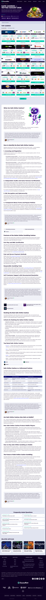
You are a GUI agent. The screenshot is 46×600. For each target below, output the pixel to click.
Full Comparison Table (11, 28)
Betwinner (7, 345)
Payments (34, 1)
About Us (40, 562)
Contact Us (41, 564)
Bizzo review (23, 69)
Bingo (15, 561)
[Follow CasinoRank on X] (37, 581)
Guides (39, 1)
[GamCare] (15, 590)
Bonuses (29, 1)
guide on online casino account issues (14, 283)
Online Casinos (19, 1)
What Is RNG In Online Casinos (29, 567)
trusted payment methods (15, 256)
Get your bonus (8, 41)
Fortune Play (4, 568)
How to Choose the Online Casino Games (28, 564)
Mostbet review (23, 42)
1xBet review (8, 42)
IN (2, 580)
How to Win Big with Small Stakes (28, 566)
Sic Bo (15, 565)
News (44, 1)
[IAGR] (4, 590)
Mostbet (4, 563)
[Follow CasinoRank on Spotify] (41, 581)
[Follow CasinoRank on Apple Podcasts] (43, 581)
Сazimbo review (8, 69)
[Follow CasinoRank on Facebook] (32, 581)
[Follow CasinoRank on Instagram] (35, 581)
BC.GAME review (37, 42)
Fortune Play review (8, 82)
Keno (15, 563)
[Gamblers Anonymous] (9, 590)
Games (25, 1)
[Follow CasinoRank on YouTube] (39, 581)
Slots (15, 566)
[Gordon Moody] (23, 590)
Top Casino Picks (3, 28)
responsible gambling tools (28, 267)
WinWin (7, 355)
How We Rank (41, 567)
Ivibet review (23, 82)
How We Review (41, 566)
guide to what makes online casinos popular (21, 398)
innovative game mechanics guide (18, 251)
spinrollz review (37, 69)
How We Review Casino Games (14, 569)
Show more (22, 98)
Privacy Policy (41, 569)
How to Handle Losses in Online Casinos (27, 570)
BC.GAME (4, 565)
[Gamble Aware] (35, 590)
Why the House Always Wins (28, 561)
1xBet (7, 349)
